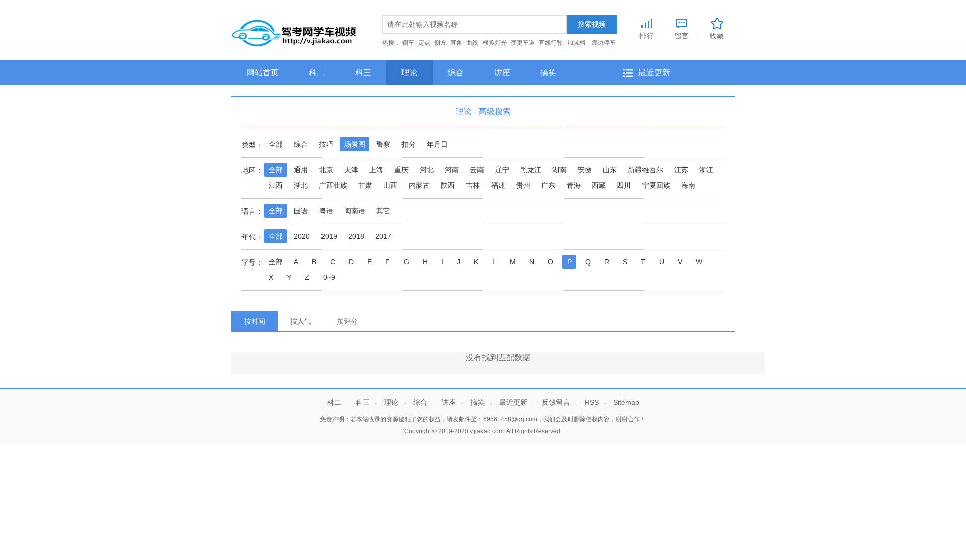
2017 (383, 236)
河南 (452, 170)
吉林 (473, 185)
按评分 (347, 321)
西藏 (599, 185)
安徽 (585, 170)
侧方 (440, 42)
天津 (351, 170)
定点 (424, 42)
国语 (301, 211)
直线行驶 (551, 42)
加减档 (576, 42)
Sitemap (626, 402)
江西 (276, 185)
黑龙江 (530, 170)
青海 (574, 185)
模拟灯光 (494, 42)
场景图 (354, 144)
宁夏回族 (656, 185)
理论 (409, 72)
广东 (548, 185)
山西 (390, 185)
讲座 (502, 72)
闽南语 (354, 211)
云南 (477, 170)
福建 (498, 185)
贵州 (523, 185)
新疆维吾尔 (645, 170)
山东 (610, 170)
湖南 (559, 170)
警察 (383, 144)
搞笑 (548, 72)
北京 (326, 170)
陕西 (448, 185)
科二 (317, 72)
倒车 (408, 42)
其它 (383, 211)
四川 (624, 185)
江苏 (681, 170)
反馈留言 (556, 402)
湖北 (301, 185)
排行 (646, 35)
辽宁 (502, 170)
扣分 (408, 144)
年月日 (437, 144)
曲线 (472, 42)
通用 (301, 170)
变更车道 (523, 42)
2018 (356, 236)
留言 (682, 35)
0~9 (329, 277)
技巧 (326, 144)
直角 (456, 42)
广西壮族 (333, 185)
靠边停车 (604, 42)
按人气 (300, 321)
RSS (592, 402)
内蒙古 (419, 185)
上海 (376, 170)
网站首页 (263, 72)
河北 (427, 170)
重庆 (401, 170)
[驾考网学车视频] (294, 31)
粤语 (326, 211)
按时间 (254, 321)
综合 (456, 72)
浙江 (706, 170)
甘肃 (365, 185)
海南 (688, 185)
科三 (363, 72)
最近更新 (654, 72)
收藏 (717, 35)
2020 (302, 236)
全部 (276, 144)
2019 (329, 236)
